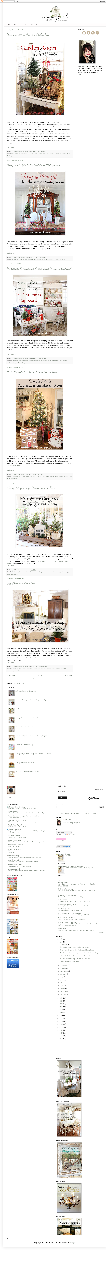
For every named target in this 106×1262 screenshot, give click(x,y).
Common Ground (64, 854)
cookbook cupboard (36, 476)
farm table (46, 154)
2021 (60, 1004)
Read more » (11, 147)
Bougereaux (16, 259)
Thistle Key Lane (64, 909)
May (62, 983)
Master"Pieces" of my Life (67, 922)
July (62, 977)
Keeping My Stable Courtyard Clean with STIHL (74, 906)
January (63, 994)
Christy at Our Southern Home (39, 559)
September (64, 971)
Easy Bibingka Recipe (15, 846)
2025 (61, 939)
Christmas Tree (24, 476)
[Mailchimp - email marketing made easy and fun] (93, 799)
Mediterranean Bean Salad (17, 837)
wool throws (18, 671)
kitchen (58, 669)
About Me (8, 25)
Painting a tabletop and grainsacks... (28, 771)
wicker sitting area (22, 363)
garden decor (45, 572)
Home (40, 675)
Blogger (72, 1243)
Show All (101, 932)
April (62, 986)
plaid (49, 360)
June (62, 980)
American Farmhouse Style (24, 745)
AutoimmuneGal (14, 869)
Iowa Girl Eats (13, 811)
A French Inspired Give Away (25, 691)
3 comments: (42, 474)
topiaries (62, 259)
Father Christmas (55, 154)
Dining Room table (43, 259)
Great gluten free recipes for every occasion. (23, 816)
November (64, 965)
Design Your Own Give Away (25, 727)
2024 (61, 942)
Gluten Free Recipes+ (15, 845)
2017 (60, 1015)
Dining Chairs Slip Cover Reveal (26, 718)
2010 (60, 1036)
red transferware (57, 360)
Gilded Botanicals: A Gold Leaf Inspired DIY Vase (74, 915)
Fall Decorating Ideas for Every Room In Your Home (76, 930)
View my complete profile (71, 823)
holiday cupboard (12, 156)
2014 (60, 1024)
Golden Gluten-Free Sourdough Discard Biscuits (24, 857)
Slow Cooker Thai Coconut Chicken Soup (22, 822)
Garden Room (66, 154)
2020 (61, 1007)
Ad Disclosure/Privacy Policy (31, 25)
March (62, 988)
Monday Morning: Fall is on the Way (70, 897)
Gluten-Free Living (15, 864)
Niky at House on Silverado (40, 658)
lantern (51, 259)
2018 (60, 1013)
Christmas (24, 154)
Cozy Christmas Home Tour (21, 583)
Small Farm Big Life (15, 825)
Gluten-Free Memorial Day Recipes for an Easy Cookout (27, 842)
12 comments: (42, 570)
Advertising (17, 25)
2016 (61, 1018)
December (64, 944)
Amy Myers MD (13, 860)
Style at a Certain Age (65, 889)
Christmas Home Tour (35, 154)
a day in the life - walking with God (70, 866)
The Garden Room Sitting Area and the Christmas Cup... (79, 953)
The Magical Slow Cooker (17, 820)
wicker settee (11, 363)
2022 (61, 1001)
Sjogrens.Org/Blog (14, 829)
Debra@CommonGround (73, 820)
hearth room (68, 476)
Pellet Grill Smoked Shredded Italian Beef (22, 808)
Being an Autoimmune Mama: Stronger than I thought (26, 870)
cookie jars (46, 476)
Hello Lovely (62, 900)
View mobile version (40, 679)
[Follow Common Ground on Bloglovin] (61, 840)
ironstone (44, 360)
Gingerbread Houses (56, 476)
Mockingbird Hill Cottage (67, 895)
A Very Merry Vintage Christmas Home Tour (30, 488)
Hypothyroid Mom (14, 849)
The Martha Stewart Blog (67, 904)
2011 (60, 1033)
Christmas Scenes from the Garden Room (28, 34)
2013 (60, 1027)
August (63, 974)
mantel (63, 669)
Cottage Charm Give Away (24, 762)
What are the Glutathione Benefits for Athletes (23, 862)
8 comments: (43, 257)
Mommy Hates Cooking (16, 807)
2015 (60, 1021)
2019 (60, 1010)
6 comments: (42, 151)
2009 (61, 1039)
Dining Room (32, 259)
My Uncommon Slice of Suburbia (69, 913)
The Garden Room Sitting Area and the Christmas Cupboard (39, 268)
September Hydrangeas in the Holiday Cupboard (32, 736)
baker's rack (16, 154)
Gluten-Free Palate (14, 840)
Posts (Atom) (20, 684)
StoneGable (62, 929)
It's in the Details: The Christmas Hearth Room (32, 372)
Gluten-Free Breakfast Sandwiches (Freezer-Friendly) (26, 813)
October (63, 968)
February (63, 991)
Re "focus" (19, 709)
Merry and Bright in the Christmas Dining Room (33, 165)
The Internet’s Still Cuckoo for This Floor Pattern (74, 901)
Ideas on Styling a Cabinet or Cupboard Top (30, 700)
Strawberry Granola (15, 817)
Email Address (62, 791)
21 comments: (43, 666)
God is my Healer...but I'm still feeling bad (79, 868)
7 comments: (42, 358)
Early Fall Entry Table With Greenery (70, 910)
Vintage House (63, 883)
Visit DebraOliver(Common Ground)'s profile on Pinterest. (76, 813)
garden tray (63, 572)
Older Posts (68, 675)
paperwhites (14, 574)
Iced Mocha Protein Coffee (17, 826)
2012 (60, 1030)
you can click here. (14, 466)
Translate (71, 835)
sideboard (14, 478)
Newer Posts (11, 675)
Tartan (57, 259)
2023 (61, 998)
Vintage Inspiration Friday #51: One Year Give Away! (33, 754)
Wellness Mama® (14, 836)
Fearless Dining (13, 856)
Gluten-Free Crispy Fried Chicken (19, 866)
